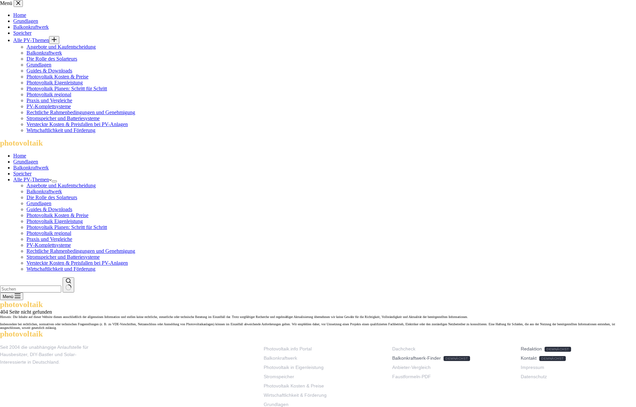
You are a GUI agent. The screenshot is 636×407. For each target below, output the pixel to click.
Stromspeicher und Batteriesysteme (63, 257)
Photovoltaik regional (48, 233)
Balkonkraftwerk (31, 167)
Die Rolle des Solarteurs (51, 197)
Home (19, 155)
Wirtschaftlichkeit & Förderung (295, 395)
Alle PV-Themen (31, 179)
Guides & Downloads (49, 209)
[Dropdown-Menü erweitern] (54, 181)
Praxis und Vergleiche (49, 239)
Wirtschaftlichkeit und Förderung (60, 269)
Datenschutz (534, 376)
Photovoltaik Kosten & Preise (57, 215)
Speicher (22, 173)
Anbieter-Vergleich (411, 367)
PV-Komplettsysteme (48, 245)
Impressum (532, 367)
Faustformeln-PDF (411, 376)
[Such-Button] (68, 285)
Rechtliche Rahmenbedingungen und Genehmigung (80, 251)
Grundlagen (25, 161)
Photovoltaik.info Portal (288, 348)
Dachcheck (403, 348)
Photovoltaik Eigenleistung (54, 221)
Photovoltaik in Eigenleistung (294, 367)
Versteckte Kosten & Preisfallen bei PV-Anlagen (77, 263)
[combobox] (30, 289)
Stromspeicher (279, 376)
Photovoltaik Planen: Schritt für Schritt (66, 227)
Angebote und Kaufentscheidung (61, 185)
